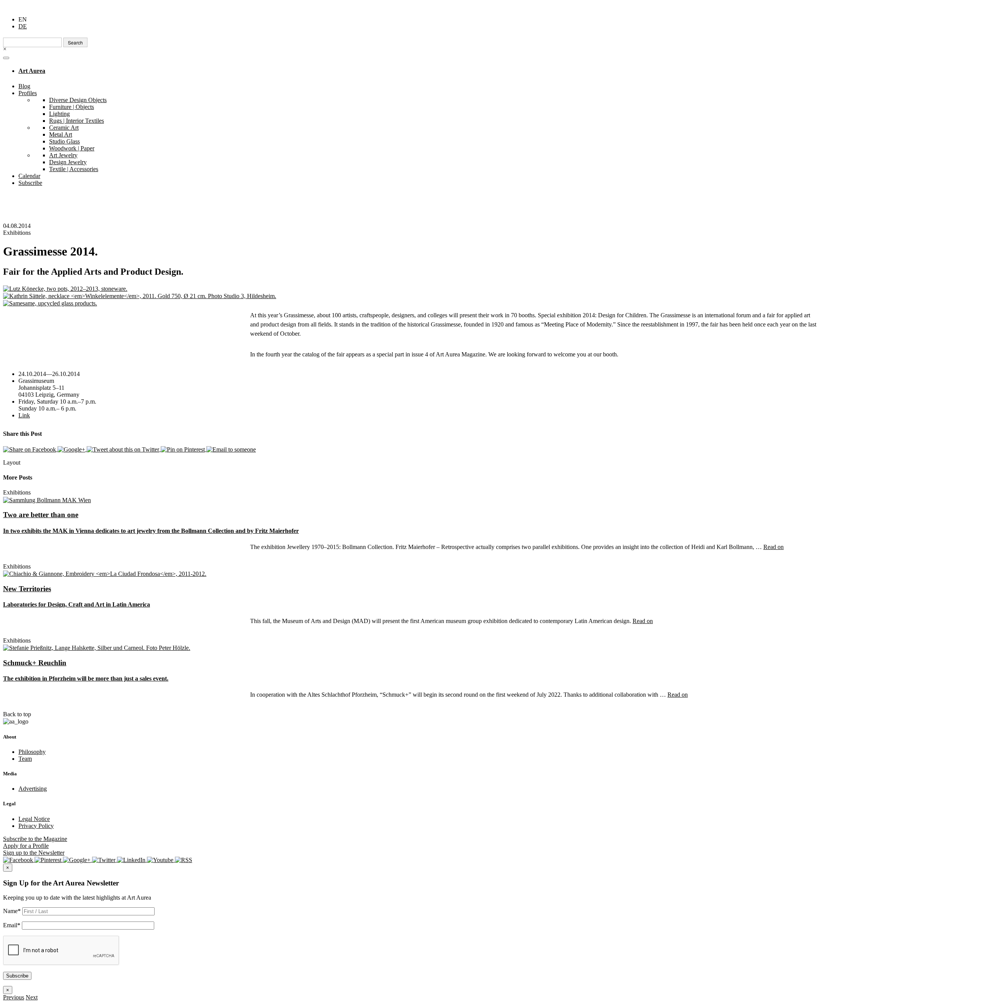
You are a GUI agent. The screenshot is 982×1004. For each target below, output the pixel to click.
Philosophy (32, 751)
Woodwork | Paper (71, 148)
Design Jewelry (68, 162)
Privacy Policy (36, 826)
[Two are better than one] (47, 499)
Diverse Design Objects (78, 100)
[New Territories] (104, 573)
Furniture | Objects (71, 107)
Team (25, 758)
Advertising (32, 788)
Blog (24, 86)
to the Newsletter (33, 852)
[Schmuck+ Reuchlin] (96, 647)
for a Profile (26, 845)
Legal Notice (34, 819)
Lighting (59, 113)
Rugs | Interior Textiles (76, 120)
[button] (13, 997)
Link (24, 415)
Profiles (27, 93)
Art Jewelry (63, 155)
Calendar (29, 176)
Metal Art (60, 134)
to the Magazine (35, 839)
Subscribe (30, 183)
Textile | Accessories (73, 169)
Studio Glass (64, 141)
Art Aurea (31, 71)
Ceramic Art (64, 127)
